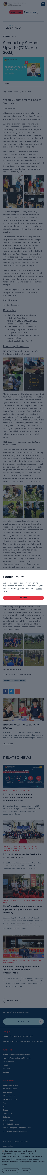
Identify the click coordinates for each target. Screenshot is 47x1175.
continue (23, 598)
